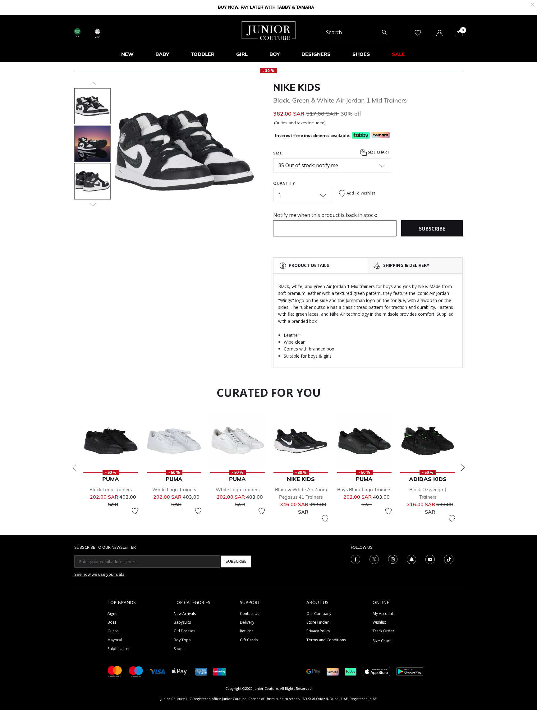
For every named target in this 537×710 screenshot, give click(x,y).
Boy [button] (274, 54)
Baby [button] (162, 54)
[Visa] (157, 671)
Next (462, 467)
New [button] (127, 54)
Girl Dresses (184, 631)
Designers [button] (316, 54)
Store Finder (317, 622)
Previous (74, 467)
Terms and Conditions (326, 640)
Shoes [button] (361, 54)
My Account (383, 613)
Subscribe (236, 561)
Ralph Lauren (119, 648)
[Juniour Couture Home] (269, 30)
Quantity (284, 183)
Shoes (179, 648)
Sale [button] (398, 54)
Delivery (247, 622)
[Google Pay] (313, 671)
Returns (246, 631)
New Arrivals (185, 613)
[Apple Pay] (179, 671)
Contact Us (249, 613)
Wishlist (379, 622)
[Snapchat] (411, 558)
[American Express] (201, 671)
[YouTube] (430, 558)
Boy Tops (182, 640)
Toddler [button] (202, 54)
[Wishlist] (135, 511)
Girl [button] (242, 54)
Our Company (318, 613)
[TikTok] (448, 558)
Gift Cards (249, 640)
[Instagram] (392, 558)
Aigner (113, 613)
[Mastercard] (115, 671)
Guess (113, 631)
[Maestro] (136, 671)
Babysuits (182, 622)
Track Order (383, 631)
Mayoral (115, 640)
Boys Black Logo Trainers (364, 489)
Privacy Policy (318, 631)
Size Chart (378, 152)
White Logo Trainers (174, 489)
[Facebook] (355, 558)
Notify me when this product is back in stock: (325, 215)
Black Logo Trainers (111, 489)
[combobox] (356, 32)
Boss (112, 622)
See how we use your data (99, 574)
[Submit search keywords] (384, 32)
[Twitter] (374, 558)
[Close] (532, 4)
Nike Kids (296, 87)
